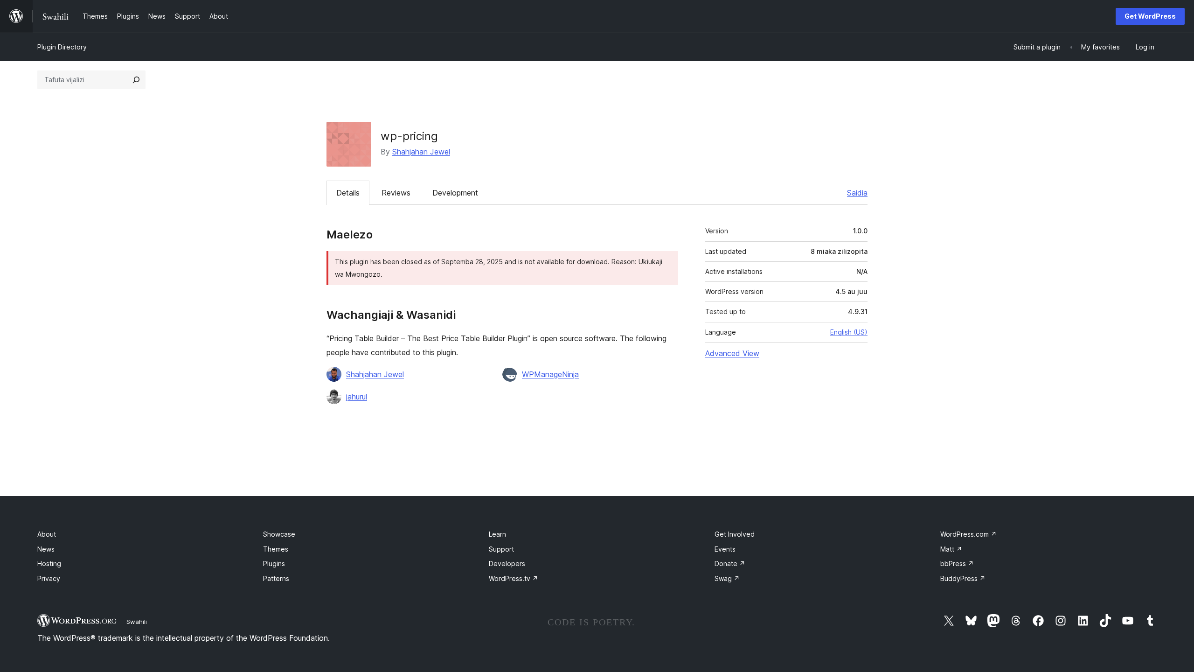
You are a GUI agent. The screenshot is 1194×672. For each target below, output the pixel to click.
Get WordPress (1150, 16)
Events (725, 549)
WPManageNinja (550, 374)
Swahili (136, 621)
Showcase (279, 534)
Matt (951, 549)
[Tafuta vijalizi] (136, 79)
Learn (497, 534)
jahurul (356, 396)
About (46, 534)
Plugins (274, 563)
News (46, 549)
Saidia (857, 192)
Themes (275, 549)
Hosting (49, 563)
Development (455, 192)
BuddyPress (963, 578)
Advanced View (732, 353)
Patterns (276, 578)
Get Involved (735, 534)
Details (348, 192)
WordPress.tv (513, 578)
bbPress (957, 563)
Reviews (396, 192)
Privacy (48, 578)
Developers (507, 563)
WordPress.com (968, 534)
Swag (727, 578)
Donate (730, 563)
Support (501, 549)
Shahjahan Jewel (421, 151)
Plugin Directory (62, 47)
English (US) (849, 332)
